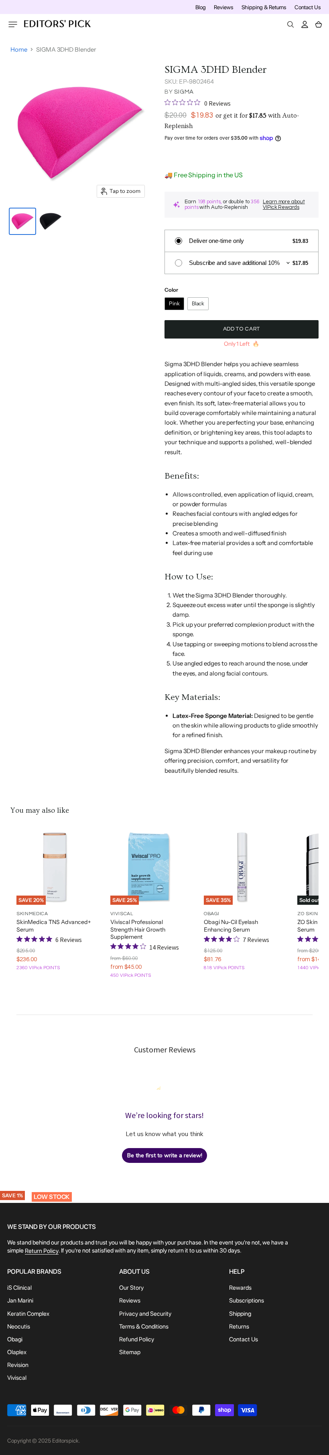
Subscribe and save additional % (234, 262)
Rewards (240, 1287)
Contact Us (307, 7)
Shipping (240, 1313)
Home (18, 49)
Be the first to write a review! (164, 1155)
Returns (239, 1326)
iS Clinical (19, 1287)
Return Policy (42, 1251)
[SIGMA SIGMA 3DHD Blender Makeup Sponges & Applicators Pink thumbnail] (22, 221)
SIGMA (184, 92)
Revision (17, 1365)
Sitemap (129, 1352)
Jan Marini (20, 1301)
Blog (200, 7)
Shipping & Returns (264, 7)
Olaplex (16, 1352)
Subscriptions (246, 1301)
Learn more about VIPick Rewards (284, 204)
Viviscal (16, 1378)
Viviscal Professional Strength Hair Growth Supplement (137, 929)
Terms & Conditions (144, 1326)
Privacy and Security (145, 1313)
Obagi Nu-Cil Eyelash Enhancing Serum (231, 925)
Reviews (224, 7)
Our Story (131, 1287)
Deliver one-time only (216, 240)
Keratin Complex (28, 1313)
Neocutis (18, 1326)
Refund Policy (136, 1339)
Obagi (14, 1339)
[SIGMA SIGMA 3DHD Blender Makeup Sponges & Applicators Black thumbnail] (50, 221)
